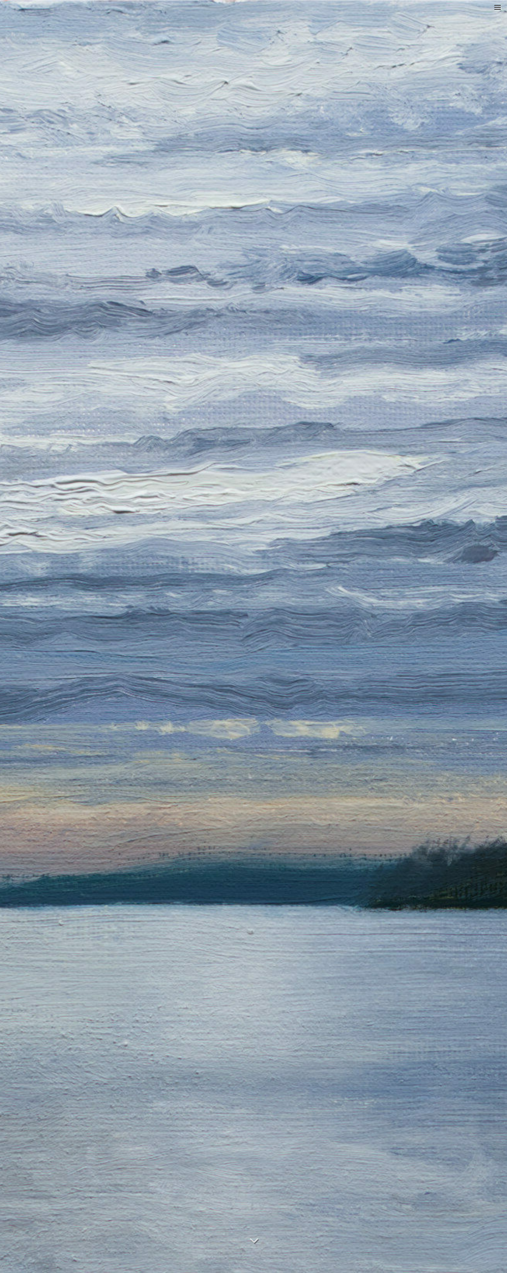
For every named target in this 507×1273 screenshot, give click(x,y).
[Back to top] (501, 1234)
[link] (498, 8)
